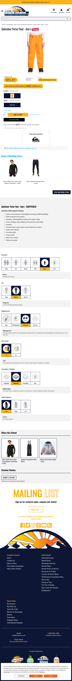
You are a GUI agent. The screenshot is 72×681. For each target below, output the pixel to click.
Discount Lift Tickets (49, 571)
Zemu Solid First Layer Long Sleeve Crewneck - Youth (12, 182)
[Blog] (49, 525)
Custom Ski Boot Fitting (50, 574)
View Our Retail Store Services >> (36, 2)
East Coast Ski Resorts (50, 588)
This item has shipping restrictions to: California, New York (21, 148)
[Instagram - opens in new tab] (33, 525)
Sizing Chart (7, 110)
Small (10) (12, 105)
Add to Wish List (35, 114)
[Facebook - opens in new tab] (22, 525)
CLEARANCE (9, 24)
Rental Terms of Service (50, 569)
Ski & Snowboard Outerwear (24, 24)
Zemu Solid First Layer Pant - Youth (35, 182)
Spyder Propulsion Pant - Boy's (29, 460)
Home (3, 24)
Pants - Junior (44, 24)
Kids (15, 24)
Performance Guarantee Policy (52, 577)
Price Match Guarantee (15, 566)
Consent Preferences (36, 651)
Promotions (11, 617)
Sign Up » (36, 509)
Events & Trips (47, 582)
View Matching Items (61, 192)
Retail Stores (46, 561)
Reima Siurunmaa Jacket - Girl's (48, 460)
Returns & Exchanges (14, 612)
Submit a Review (9, 478)
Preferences (21, 676)
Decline (36, 676)
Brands (9, 615)
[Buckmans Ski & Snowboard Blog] (43, 660)
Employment (46, 590)
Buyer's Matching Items (11, 156)
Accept (50, 676)
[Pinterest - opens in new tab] (38, 525)
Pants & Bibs (36, 24)
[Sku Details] (25, 128)
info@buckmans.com (18, 635)
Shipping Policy (12, 620)
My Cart (68, 10)
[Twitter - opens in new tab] (28, 525)
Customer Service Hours (53, 635)
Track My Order (12, 609)
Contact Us (11, 561)
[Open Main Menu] (2, 11)
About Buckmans (48, 558)
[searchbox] (67, 18)
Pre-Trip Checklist (48, 585)
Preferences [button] (42, 672)
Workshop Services (48, 563)
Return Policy (12, 563)
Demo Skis (45, 580)
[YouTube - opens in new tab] (44, 525)
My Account (61, 12)
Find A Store (54, 12)
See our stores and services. (19, 641)
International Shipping (15, 623)
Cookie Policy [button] (7, 672)
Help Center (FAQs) (14, 569)
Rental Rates (46, 566)
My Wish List (11, 606)
